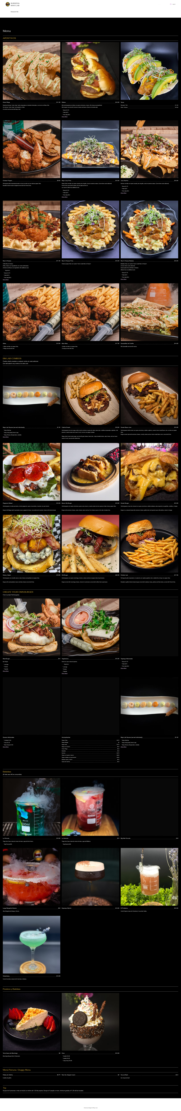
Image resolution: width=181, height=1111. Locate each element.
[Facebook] (167, 4)
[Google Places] (163, 4)
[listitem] (65, 110)
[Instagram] (165, 4)
